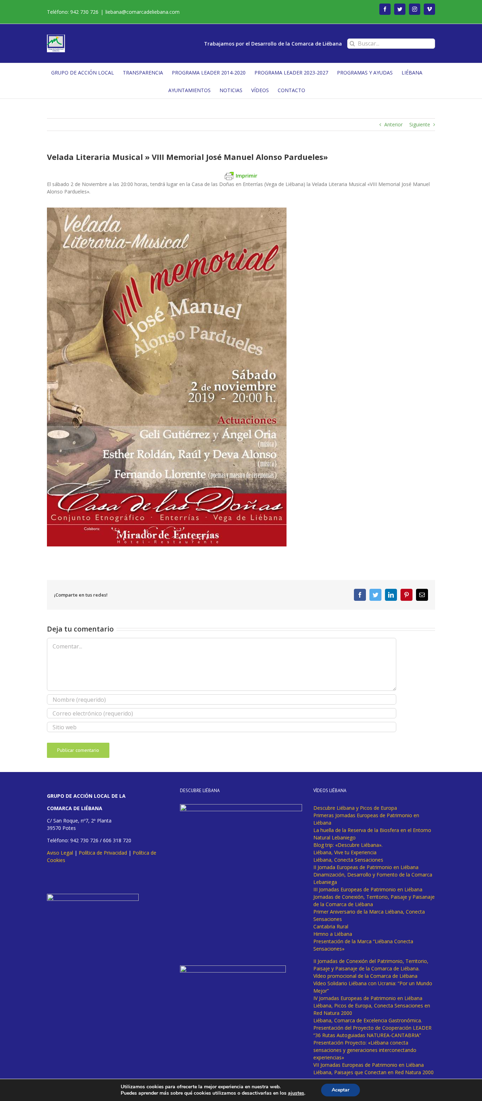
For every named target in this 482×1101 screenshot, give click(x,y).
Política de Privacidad (103, 852)
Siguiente (419, 124)
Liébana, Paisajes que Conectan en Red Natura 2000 (373, 1072)
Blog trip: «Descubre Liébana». (347, 845)
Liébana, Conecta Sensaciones (348, 859)
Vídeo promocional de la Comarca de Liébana (365, 976)
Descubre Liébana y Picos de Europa (355, 807)
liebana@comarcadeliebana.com (143, 11)
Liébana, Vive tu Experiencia (344, 852)
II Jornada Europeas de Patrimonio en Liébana (365, 867)
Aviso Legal (60, 852)
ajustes (296, 1093)
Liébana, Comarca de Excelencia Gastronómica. (367, 1020)
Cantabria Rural (330, 926)
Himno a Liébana (332, 934)
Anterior (393, 124)
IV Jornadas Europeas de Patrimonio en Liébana (367, 998)
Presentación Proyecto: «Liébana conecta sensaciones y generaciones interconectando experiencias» (364, 1050)
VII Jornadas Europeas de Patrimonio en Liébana (368, 1064)
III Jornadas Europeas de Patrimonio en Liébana (367, 889)
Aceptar (340, 1090)
